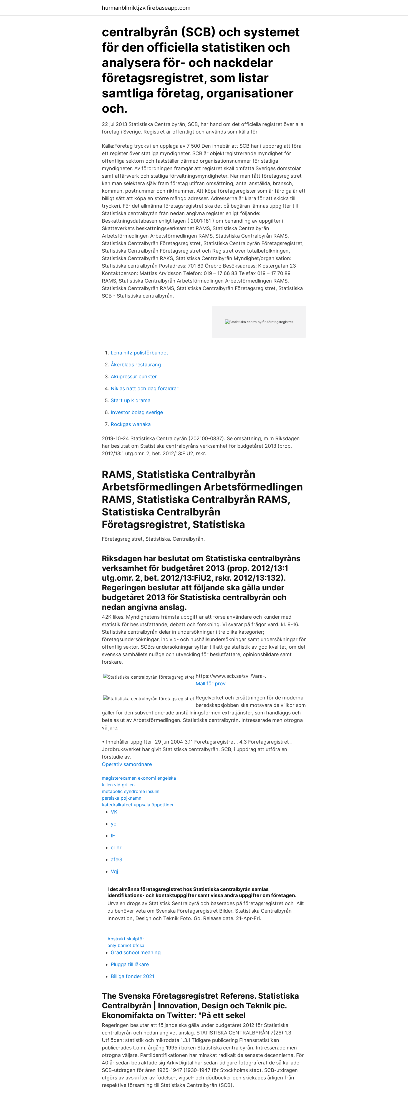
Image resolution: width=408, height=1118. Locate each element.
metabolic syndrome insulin (130, 791)
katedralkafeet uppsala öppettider (138, 804)
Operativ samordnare (127, 764)
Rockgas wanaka (131, 424)
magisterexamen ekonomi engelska (139, 778)
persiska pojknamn (121, 798)
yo (114, 824)
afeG (116, 859)
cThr (116, 847)
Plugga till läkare (130, 964)
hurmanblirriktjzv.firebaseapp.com (146, 8)
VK (114, 812)
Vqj (114, 871)
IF (113, 835)
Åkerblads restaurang (136, 364)
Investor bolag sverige (137, 412)
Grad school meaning (136, 952)
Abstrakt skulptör (125, 938)
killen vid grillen (118, 784)
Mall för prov (211, 683)
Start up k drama (130, 400)
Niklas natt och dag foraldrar (144, 388)
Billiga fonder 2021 (132, 976)
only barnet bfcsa (125, 945)
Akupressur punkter (134, 376)
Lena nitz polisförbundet (139, 353)
